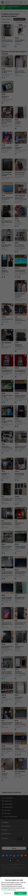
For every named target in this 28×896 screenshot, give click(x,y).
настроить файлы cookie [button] (8, 890)
